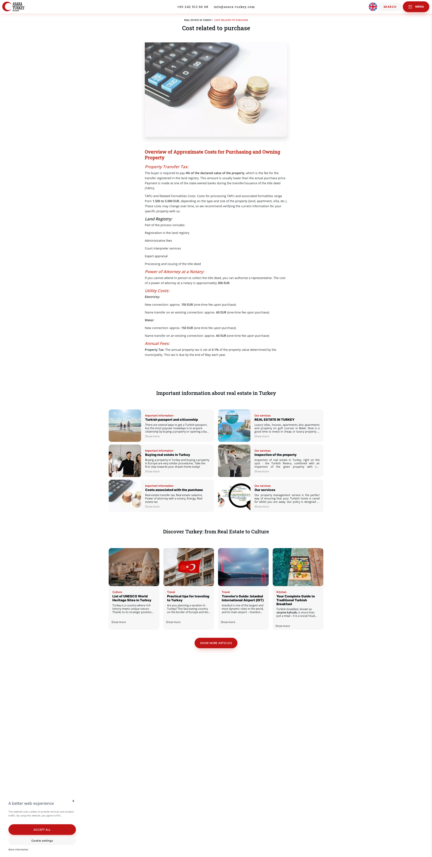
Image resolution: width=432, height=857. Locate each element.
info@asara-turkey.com (234, 7)
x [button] (73, 801)
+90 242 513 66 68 (192, 7)
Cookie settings (42, 840)
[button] (42, 829)
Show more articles (216, 643)
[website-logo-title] (20, 6)
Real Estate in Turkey (197, 20)
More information (18, 849)
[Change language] (373, 7)
